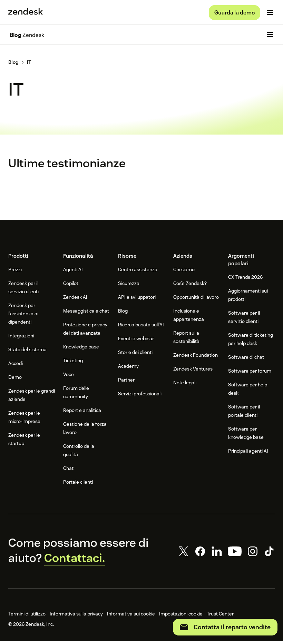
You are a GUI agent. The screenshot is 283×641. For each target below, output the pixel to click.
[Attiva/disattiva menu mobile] (269, 12)
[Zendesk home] (25, 12)
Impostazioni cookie (181, 614)
